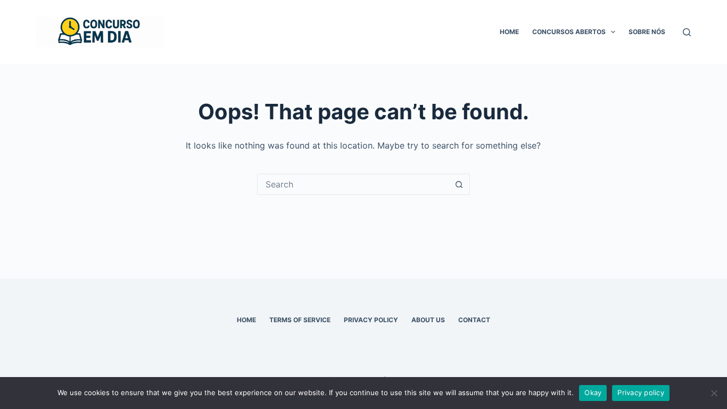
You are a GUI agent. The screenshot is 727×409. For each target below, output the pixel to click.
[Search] (687, 32)
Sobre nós (647, 32)
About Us (428, 320)
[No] (713, 393)
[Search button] (459, 184)
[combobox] (353, 184)
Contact (474, 320)
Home (509, 32)
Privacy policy (640, 392)
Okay (592, 392)
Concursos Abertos (569, 32)
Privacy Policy (371, 320)
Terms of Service (300, 320)
